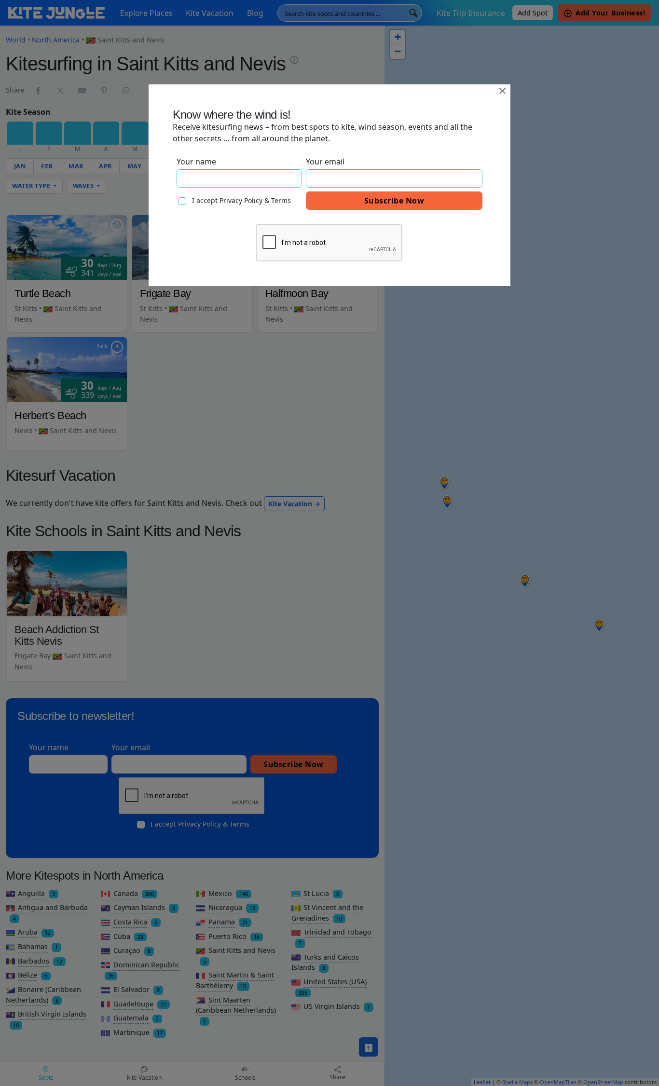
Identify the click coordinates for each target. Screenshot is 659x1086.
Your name (196, 161)
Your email (325, 161)
